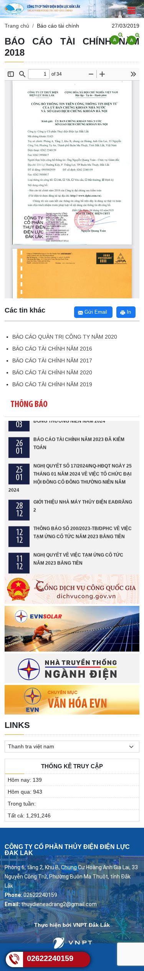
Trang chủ (17, 26)
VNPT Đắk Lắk (91, 925)
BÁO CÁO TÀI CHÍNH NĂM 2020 (52, 372)
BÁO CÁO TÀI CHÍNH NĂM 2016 (52, 349)
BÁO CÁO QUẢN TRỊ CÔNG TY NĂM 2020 (64, 337)
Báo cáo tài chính (58, 26)
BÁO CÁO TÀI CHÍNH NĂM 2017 (52, 360)
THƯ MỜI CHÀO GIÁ (55, 570)
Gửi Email (95, 312)
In (128, 312)
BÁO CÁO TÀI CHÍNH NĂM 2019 (52, 384)
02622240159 (50, 958)
